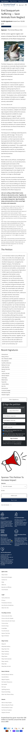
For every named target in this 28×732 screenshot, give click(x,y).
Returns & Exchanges (7, 577)
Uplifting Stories (6, 689)
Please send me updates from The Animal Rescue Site (12, 431)
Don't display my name (10, 424)
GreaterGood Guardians (13, 407)
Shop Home (4, 656)
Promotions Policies (7, 602)
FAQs (3, 582)
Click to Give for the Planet (8, 621)
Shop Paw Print (5, 649)
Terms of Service (17, 443)
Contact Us (4, 579)
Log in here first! (14, 410)
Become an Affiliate (6, 587)
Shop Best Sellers (6, 646)
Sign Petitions (4, 1)
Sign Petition (14, 438)
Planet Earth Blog (6, 692)
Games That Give (6, 633)
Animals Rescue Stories (7, 674)
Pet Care (4, 687)
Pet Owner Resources (7, 682)
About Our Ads (5, 607)
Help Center (5, 574)
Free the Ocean (5, 630)
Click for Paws (5, 626)
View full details (5, 505)
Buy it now (14, 500)
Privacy (3, 600)
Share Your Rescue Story (8, 694)
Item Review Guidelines (7, 605)
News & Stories (22, 1)
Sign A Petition (5, 635)
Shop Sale (4, 663)
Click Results (5, 589)
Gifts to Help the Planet (7, 705)
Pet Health (4, 684)
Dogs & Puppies (5, 679)
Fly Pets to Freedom (7, 710)
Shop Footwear (5, 654)
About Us (4, 584)
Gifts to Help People (7, 702)
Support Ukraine (6, 712)
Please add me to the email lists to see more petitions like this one (14, 434)
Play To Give (13, 1)
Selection (3, 483)
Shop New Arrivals (6, 666)
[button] (17, 5)
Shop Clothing (5, 651)
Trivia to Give (5, 623)
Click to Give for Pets (7, 616)
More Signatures (14, 399)
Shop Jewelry (5, 661)
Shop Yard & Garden (6, 659)
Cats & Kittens (5, 677)
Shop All (4, 644)
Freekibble (4, 628)
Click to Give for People (7, 618)
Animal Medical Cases (7, 707)
